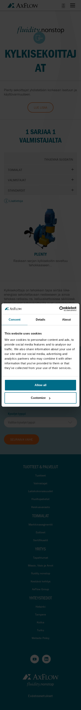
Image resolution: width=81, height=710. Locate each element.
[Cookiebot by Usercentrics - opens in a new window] (59, 308)
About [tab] (66, 319)
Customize (38, 397)
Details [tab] (40, 319)
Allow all (40, 385)
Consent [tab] (14, 319)
